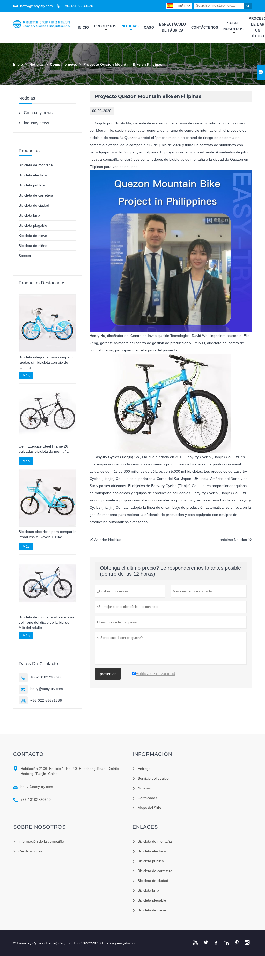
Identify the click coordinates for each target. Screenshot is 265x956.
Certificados (147, 798)
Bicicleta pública (32, 185)
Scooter (25, 256)
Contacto (28, 754)
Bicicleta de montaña (36, 165)
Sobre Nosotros (233, 26)
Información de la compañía (41, 841)
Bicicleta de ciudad (34, 205)
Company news (63, 64)
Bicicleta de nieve (33, 235)
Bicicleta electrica (33, 175)
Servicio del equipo (153, 778)
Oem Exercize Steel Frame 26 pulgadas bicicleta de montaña (44, 448)
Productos (105, 26)
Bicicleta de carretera (36, 195)
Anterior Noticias (105, 540)
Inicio (83, 27)
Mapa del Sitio (149, 808)
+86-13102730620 (78, 6)
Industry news (36, 123)
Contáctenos (204, 27)
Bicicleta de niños (33, 246)
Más (26, 375)
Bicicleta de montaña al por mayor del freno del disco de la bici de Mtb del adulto (47, 622)
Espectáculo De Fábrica (172, 27)
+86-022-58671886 (46, 700)
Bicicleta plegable (33, 225)
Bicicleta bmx (29, 215)
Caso (149, 27)
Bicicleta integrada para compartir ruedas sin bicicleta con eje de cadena (46, 362)
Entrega (144, 768)
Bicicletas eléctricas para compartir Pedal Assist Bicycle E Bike (47, 534)
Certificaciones (30, 851)
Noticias (130, 26)
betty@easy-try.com (36, 6)
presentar (108, 674)
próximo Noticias (233, 540)
